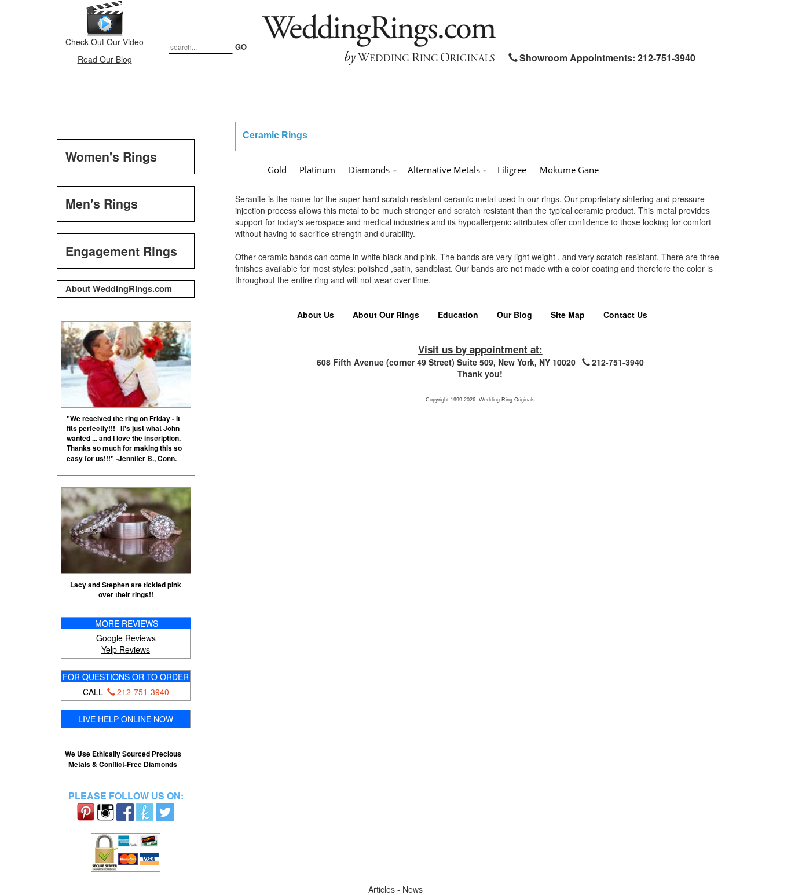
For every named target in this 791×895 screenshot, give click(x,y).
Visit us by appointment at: (480, 349)
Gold (277, 170)
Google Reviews (126, 638)
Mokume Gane (569, 170)
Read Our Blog (105, 59)
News (412, 889)
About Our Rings (386, 314)
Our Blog (514, 314)
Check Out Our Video (104, 42)
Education (458, 314)
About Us (315, 314)
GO (241, 46)
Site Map (568, 314)
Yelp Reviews (125, 649)
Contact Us (625, 314)
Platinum (317, 170)
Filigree (511, 170)
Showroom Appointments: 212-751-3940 (607, 57)
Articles (382, 889)
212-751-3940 (143, 691)
